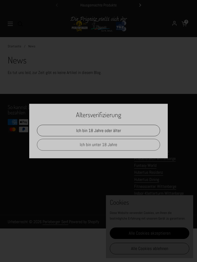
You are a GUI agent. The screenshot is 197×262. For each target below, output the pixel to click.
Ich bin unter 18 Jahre (98, 144)
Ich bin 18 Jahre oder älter (98, 130)
